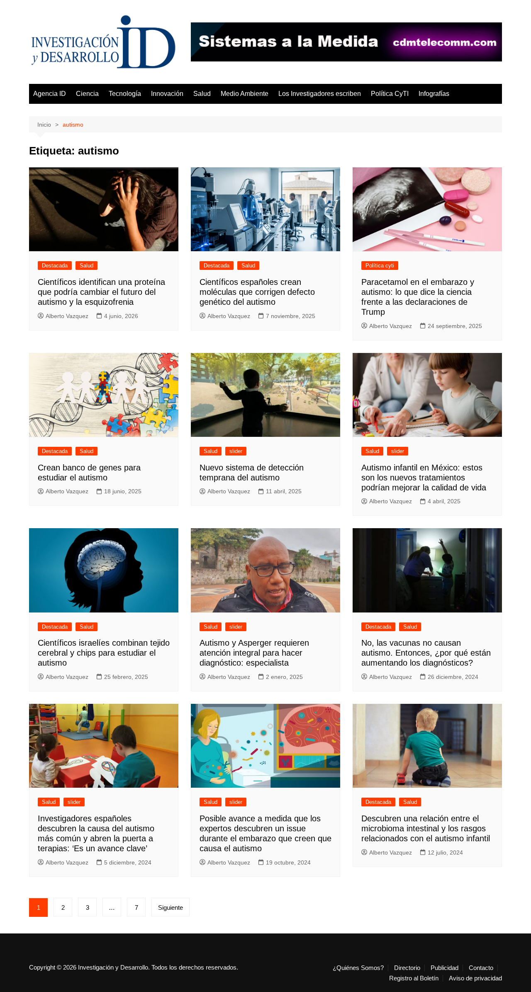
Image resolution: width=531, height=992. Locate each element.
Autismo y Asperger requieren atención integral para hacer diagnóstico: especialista (254, 652)
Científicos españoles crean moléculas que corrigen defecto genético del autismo (257, 291)
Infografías (434, 93)
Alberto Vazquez (67, 316)
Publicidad (444, 968)
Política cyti (379, 265)
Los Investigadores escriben (319, 93)
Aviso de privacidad (475, 978)
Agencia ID (49, 93)
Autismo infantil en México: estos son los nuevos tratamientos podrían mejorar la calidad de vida (423, 477)
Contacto (481, 968)
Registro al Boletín (413, 978)
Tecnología (125, 93)
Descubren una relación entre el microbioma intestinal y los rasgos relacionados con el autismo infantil (425, 828)
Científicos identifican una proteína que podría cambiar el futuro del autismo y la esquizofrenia (101, 291)
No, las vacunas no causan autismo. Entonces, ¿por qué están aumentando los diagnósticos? (426, 652)
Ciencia (87, 93)
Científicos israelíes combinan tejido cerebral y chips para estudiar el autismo (104, 652)
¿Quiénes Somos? (358, 968)
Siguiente (170, 907)
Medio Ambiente (244, 93)
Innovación (167, 93)
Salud (202, 93)
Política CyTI (390, 93)
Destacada (55, 265)
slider (235, 451)
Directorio (407, 968)
